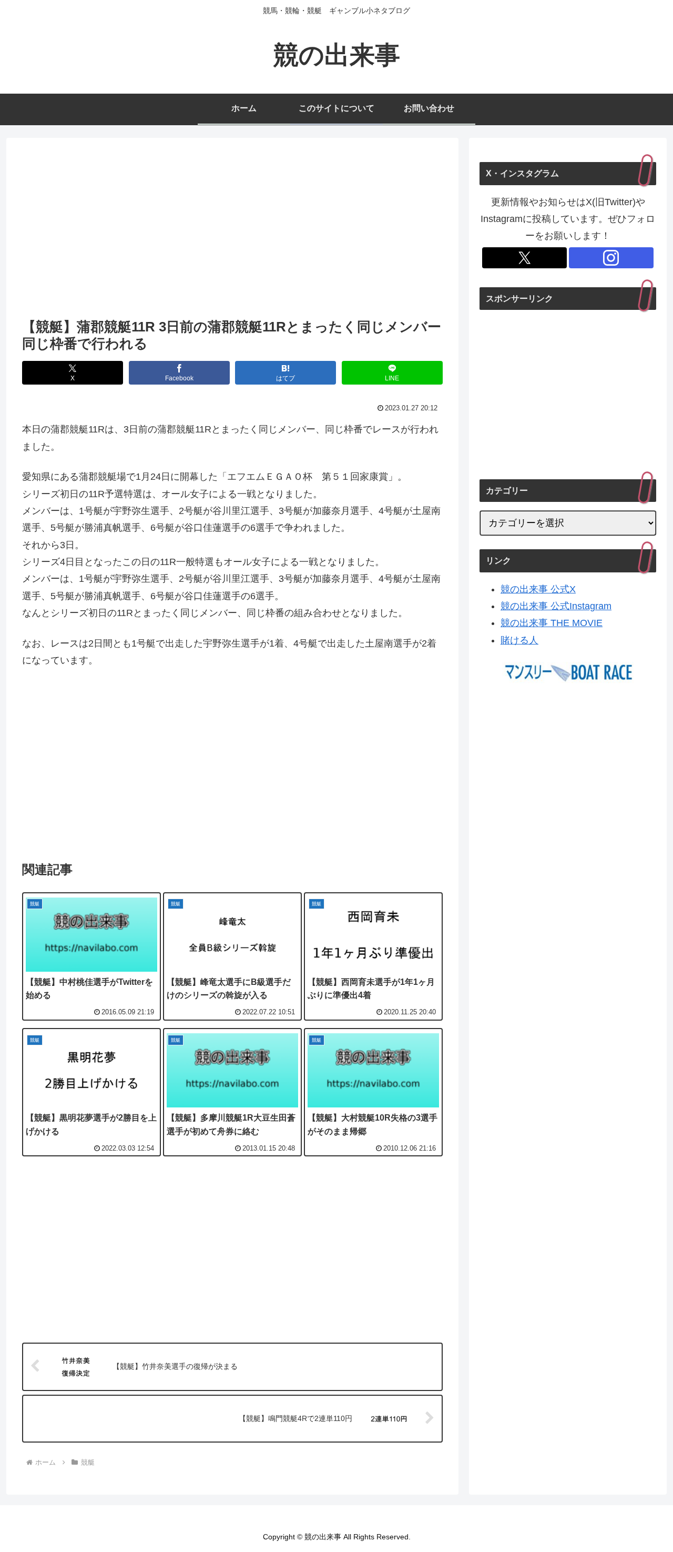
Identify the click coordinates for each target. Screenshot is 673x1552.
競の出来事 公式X (538, 589)
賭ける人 (519, 640)
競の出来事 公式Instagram (556, 606)
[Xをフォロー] (524, 257)
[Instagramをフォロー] (611, 257)
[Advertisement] (232, 231)
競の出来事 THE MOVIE (552, 623)
